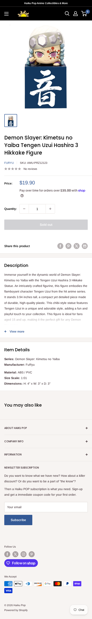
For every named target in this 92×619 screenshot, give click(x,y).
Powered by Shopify (16, 610)
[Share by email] (85, 246)
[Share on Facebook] (60, 246)
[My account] (75, 13)
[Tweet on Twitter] (77, 246)
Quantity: (10, 208)
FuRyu (9, 162)
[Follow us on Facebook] (7, 554)
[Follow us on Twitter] (15, 554)
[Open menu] (6, 13)
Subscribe (18, 520)
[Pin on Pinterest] (68, 246)
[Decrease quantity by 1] (24, 208)
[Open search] (67, 13)
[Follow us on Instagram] (24, 554)
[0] (84, 13)
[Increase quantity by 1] (50, 208)
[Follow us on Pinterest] (32, 554)
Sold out (46, 224)
